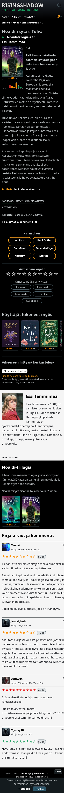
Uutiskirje (25, 773)
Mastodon (21, 776)
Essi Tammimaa (13, 42)
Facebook (39, 773)
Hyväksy (39, 789)
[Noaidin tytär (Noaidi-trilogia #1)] (3, 37)
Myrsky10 (17, 730)
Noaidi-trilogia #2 (20, 37)
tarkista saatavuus (27, 189)
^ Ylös (58, 771)
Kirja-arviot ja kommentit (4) (19, 221)
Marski (15, 545)
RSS (31, 776)
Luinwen (17, 679)
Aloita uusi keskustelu (15, 371)
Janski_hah (18, 621)
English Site (41, 776)
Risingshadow (22, 7)
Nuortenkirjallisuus (30, 200)
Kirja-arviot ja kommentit (28, 535)
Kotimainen (10, 207)
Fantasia (7, 200)
